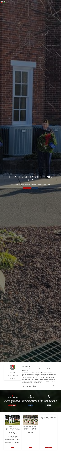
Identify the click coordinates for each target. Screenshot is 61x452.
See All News (49, 447)
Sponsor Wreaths (27, 188)
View (12, 447)
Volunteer (35, 188)
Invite (49, 405)
